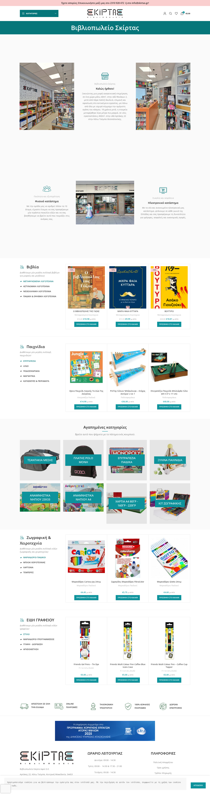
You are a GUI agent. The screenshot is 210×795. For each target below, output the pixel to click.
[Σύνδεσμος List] (47, 774)
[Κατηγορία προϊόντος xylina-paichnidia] (170, 460)
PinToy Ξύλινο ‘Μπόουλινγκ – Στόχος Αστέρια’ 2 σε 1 (127, 392)
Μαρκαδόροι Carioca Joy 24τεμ (86, 581)
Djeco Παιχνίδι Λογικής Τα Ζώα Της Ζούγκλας (86, 392)
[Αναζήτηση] (170, 13)
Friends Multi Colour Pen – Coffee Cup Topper (169, 665)
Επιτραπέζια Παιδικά (86, 397)
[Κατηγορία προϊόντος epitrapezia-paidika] (126, 460)
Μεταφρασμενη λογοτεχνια (86, 315)
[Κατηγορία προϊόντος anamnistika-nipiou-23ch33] (40, 497)
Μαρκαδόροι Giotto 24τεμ (169, 581)
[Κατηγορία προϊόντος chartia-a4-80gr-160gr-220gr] (126, 503)
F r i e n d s (83, 668)
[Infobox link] (35, 706)
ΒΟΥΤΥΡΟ (169, 311)
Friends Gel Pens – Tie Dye (86, 664)
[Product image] (86, 367)
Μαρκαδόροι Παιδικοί (86, 585)
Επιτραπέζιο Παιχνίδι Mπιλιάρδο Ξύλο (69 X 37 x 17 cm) (169, 392)
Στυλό (91, 668)
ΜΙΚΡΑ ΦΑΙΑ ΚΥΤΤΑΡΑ (127, 311)
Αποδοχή (198, 785)
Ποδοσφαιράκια (128, 397)
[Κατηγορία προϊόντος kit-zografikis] (170, 503)
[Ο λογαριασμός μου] (165, 13)
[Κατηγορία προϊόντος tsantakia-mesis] (40, 460)
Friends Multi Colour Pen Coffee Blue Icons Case (127, 665)
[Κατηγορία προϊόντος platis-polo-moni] (83, 460)
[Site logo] (105, 13)
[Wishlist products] (176, 13)
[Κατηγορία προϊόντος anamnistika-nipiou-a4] (83, 497)
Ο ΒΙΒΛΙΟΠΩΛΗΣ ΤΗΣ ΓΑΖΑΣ (86, 311)
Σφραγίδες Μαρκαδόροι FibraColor (127, 581)
